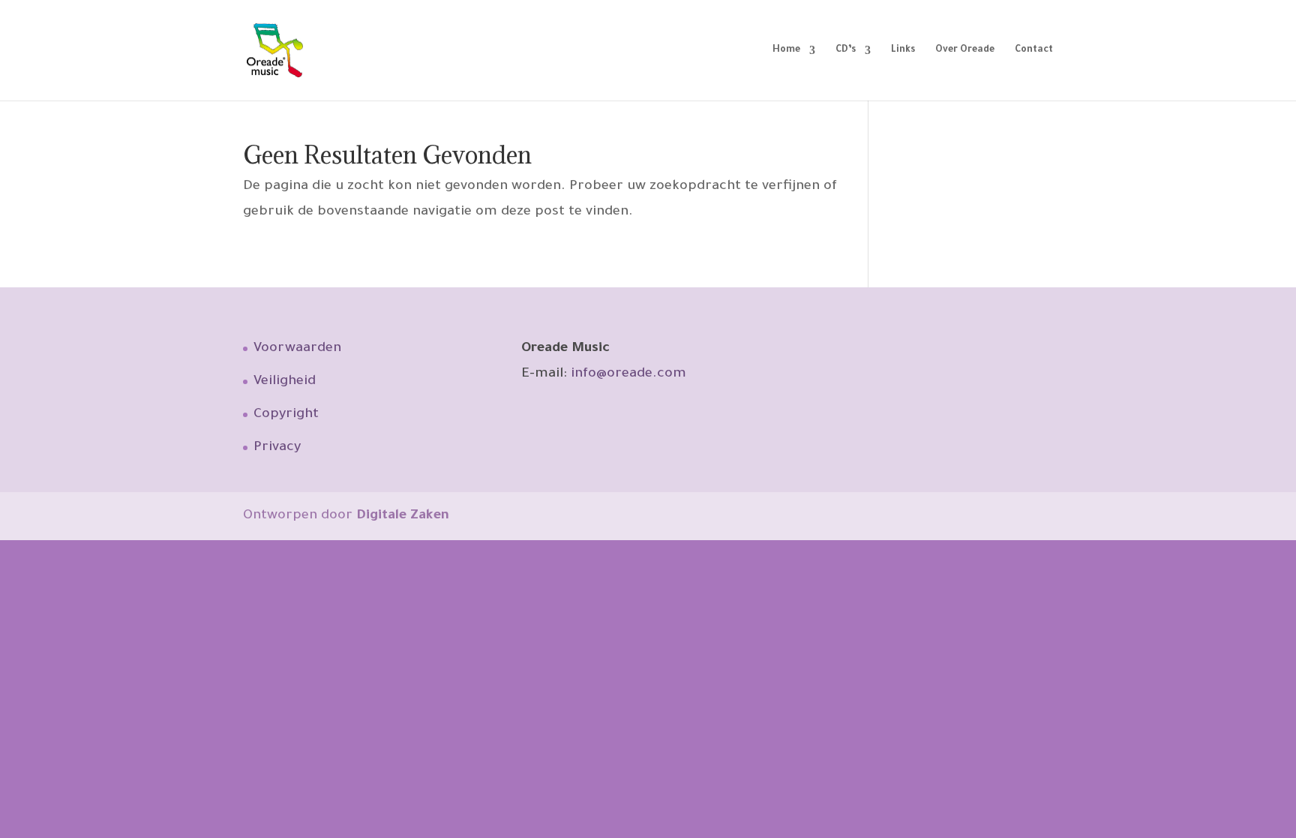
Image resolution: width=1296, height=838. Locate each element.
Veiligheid (285, 381)
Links (903, 50)
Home (786, 50)
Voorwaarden (297, 348)
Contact (1034, 50)
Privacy (277, 447)
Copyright (286, 414)
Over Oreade (964, 50)
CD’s (846, 50)
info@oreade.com (628, 374)
